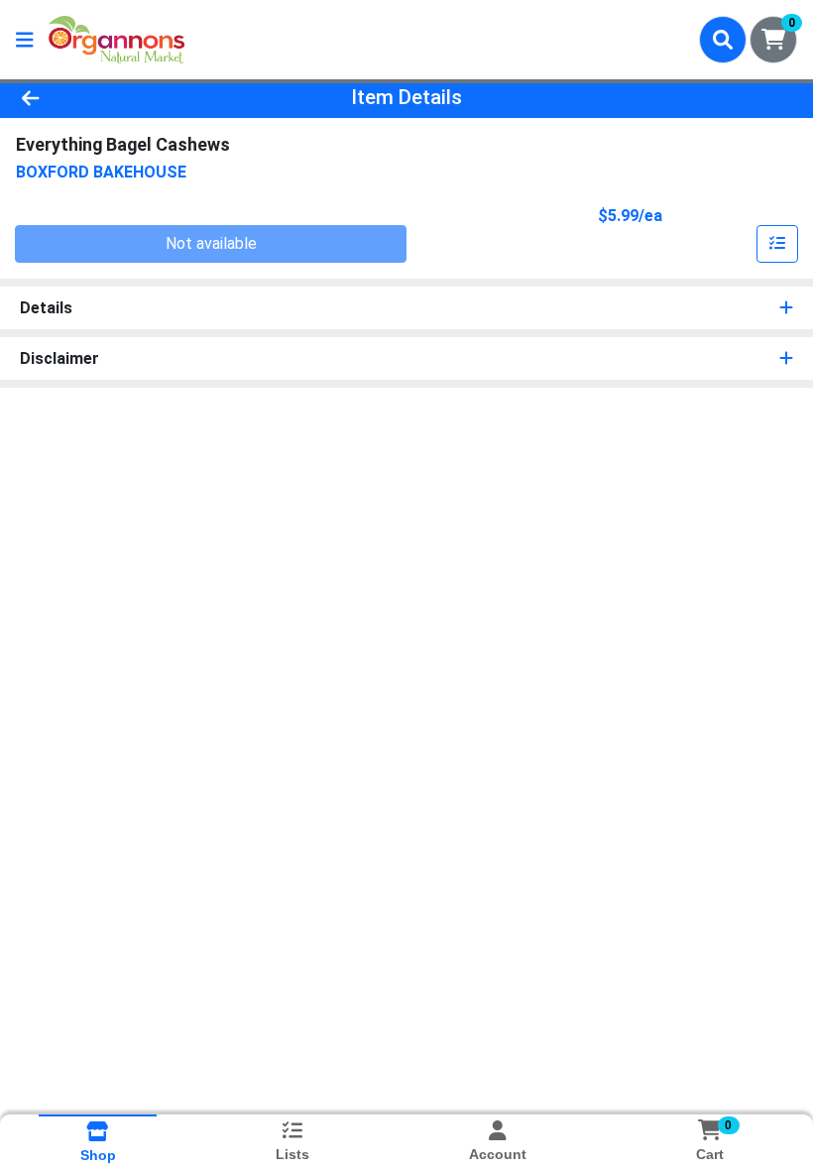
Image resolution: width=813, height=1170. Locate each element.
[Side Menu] (25, 39)
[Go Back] (113, 97)
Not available (211, 243)
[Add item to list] (777, 244)
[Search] (723, 40)
